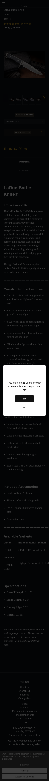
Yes (24, 399)
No (24, 407)
